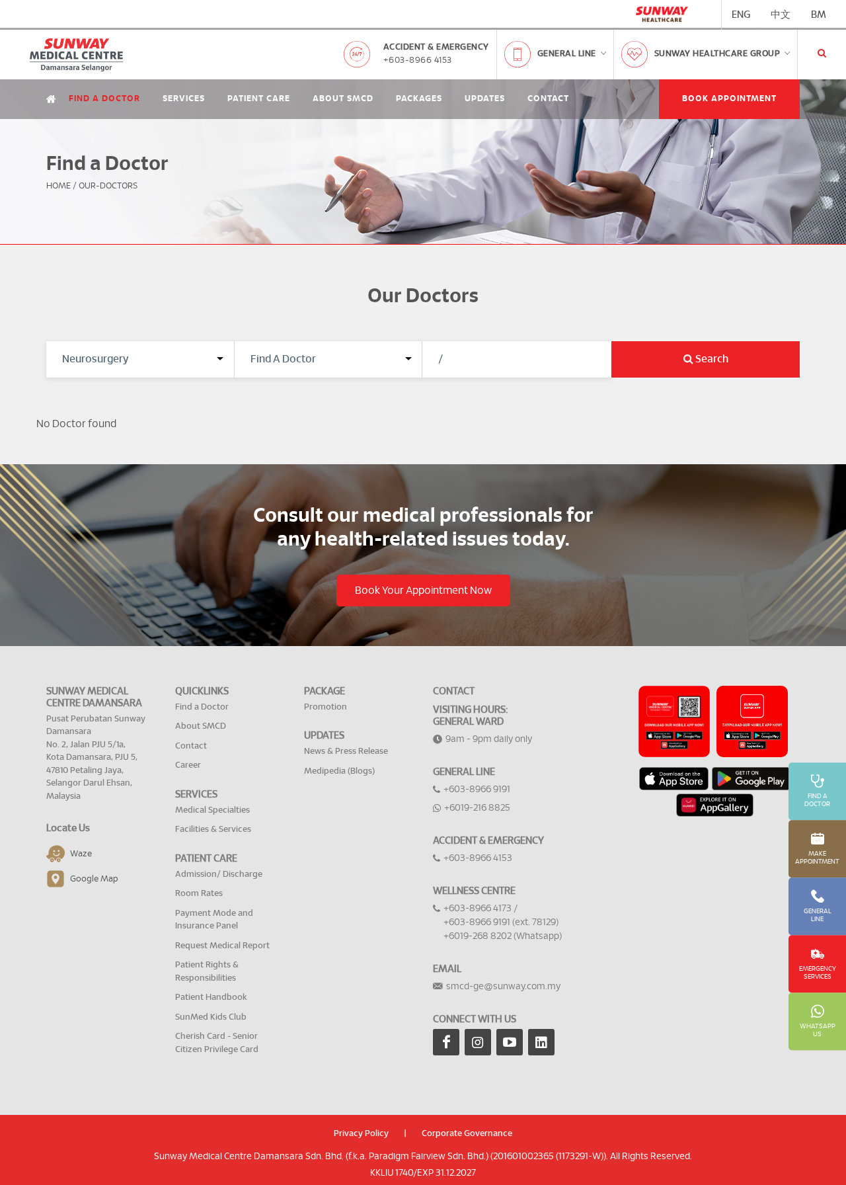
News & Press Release (346, 751)
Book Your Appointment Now (423, 590)
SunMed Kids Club (211, 1017)
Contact (548, 99)
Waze (81, 854)
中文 (780, 15)
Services (184, 99)
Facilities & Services (213, 829)
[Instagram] (478, 1042)
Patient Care (258, 99)
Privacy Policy (361, 1133)
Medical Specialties (212, 810)
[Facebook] (446, 1042)
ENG (741, 15)
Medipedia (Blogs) (339, 771)
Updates (485, 99)
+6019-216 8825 (477, 808)
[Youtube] (509, 1042)
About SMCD (343, 99)
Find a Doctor (104, 99)
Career (188, 765)
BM (818, 15)
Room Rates (199, 893)
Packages (419, 99)
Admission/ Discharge (218, 874)
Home (58, 186)
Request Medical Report (222, 946)
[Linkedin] (541, 1042)
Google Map (94, 879)
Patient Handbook (211, 997)
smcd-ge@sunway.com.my (503, 986)
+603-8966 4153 (417, 60)
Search (710, 359)
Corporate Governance (467, 1133)
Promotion (325, 707)
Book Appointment (729, 99)
